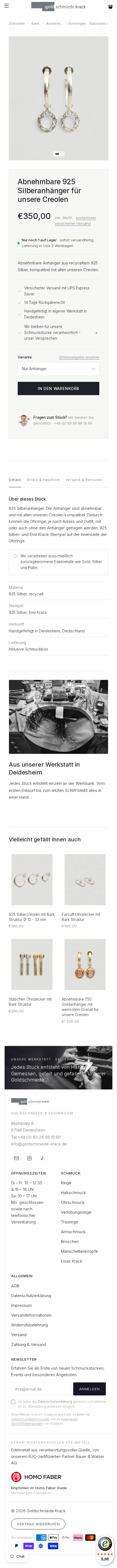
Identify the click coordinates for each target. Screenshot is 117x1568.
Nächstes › (99, 23)
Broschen (70, 1241)
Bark (35, 23)
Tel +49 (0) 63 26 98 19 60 (36, 1137)
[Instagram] (29, 1158)
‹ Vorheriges (75, 23)
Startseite (17, 23)
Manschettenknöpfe (79, 1251)
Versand (18, 1334)
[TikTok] (42, 1158)
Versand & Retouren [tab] (83, 479)
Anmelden (89, 1389)
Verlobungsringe (76, 1212)
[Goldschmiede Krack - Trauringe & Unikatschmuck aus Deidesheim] (58, 6)
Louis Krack (71, 1261)
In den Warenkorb (58, 388)
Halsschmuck (73, 1192)
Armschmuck (73, 1231)
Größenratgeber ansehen (79, 357)
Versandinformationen (31, 1315)
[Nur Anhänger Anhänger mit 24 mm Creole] (58, 368)
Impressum (21, 1305)
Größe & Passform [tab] (43, 479)
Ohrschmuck (73, 1202)
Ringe (66, 1182)
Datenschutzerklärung (31, 1295)
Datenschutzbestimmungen (30, 1419)
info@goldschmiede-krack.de (39, 1144)
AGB (15, 1285)
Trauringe (69, 1222)
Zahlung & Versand (28, 1344)
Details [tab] (15, 479)
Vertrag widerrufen (38, 1524)
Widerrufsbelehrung (29, 1325)
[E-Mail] (16, 1158)
